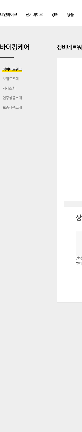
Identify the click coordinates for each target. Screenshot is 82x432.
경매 (54, 15)
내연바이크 (8, 15)
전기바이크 (34, 15)
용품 (70, 15)
